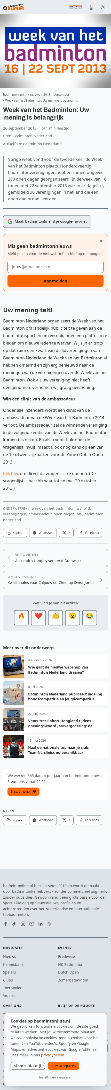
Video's (9, 995)
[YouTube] (31, 923)
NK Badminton (70, 964)
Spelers (9, 972)
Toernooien (12, 987)
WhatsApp (46, 533)
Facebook (92, 533)
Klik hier (11, 473)
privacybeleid (52, 1055)
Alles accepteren (64, 1066)
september (61, 94)
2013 (47, 94)
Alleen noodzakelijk (28, 1066)
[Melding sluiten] (101, 240)
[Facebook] (5, 923)
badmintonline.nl (15, 94)
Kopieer (18, 533)
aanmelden (55, 281)
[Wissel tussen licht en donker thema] (103, 7)
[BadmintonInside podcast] (91, 7)
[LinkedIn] (40, 923)
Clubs (8, 980)
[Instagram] (23, 923)
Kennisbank (13, 964)
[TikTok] (14, 923)
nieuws (35, 94)
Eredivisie (66, 956)
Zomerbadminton (73, 980)
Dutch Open (68, 972)
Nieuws (9, 956)
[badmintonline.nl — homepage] (13, 7)
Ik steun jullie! (20, 791)
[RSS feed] (49, 923)
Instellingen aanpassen (55, 1077)
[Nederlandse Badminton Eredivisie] (75, 7)
